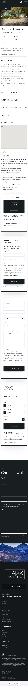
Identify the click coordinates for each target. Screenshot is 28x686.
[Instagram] (8, 604)
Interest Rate (7, 416)
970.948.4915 (15, 586)
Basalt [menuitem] (3, 634)
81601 (16, 187)
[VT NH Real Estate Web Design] (14, 673)
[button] (2, 16)
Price (5, 402)
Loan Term (7, 393)
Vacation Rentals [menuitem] (6, 619)
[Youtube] (5, 604)
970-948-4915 (10, 219)
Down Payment (8, 409)
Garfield (17, 185)
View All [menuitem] (4, 637)
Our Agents (11, 227)
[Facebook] (2, 604)
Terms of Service (10, 374)
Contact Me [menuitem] (5, 648)
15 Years (15, 396)
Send (14, 531)
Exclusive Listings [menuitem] (6, 621)
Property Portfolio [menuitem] (6, 617)
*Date (5, 316)
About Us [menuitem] (4, 645)
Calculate (14, 426)
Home (2, 185)
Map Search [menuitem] (5, 614)
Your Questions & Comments (11, 329)
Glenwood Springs (8, 187)
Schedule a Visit (19, 299)
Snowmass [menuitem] (4, 632)
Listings (8, 185)
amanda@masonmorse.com (11, 597)
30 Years (8, 396)
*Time (5, 322)
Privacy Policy (15, 275)
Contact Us (6, 227)
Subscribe (14, 282)
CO (13, 185)
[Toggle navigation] (25, 2)
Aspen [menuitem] (3, 630)
